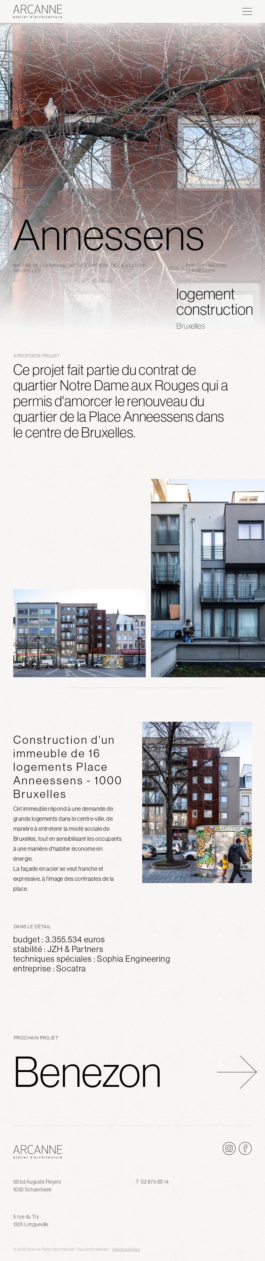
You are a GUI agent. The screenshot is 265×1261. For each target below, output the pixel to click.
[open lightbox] (79, 633)
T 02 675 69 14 (152, 1182)
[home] (71, 11)
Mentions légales (126, 1249)
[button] (247, 11)
